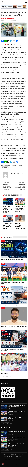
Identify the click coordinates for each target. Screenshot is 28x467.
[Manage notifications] (3, 464)
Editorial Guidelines (8, 456)
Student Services (5, 167)
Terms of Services (18, 459)
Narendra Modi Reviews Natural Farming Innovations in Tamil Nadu (7, 187)
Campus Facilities (7, 165)
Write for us (19, 456)
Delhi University (14, 165)
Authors (21, 454)
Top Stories (11, 18)
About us (5, 454)
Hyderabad (4, 45)
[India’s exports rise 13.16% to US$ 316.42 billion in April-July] (8, 218)
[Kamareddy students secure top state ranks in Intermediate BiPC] (14, 362)
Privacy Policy (7, 459)
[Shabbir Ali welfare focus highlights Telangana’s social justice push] (20, 201)
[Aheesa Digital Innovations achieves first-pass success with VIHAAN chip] (8, 201)
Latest (3, 18)
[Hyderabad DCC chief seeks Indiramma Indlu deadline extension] (20, 218)
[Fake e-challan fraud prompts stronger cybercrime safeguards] (14, 339)
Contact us (13, 454)
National (6, 18)
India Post (21, 165)
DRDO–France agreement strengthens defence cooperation (20, 187)
